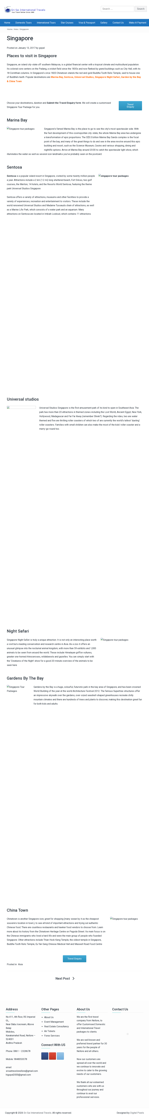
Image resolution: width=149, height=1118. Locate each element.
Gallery (103, 22)
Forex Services (52, 1035)
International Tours (46, 22)
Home (7, 22)
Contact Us (118, 22)
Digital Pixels (137, 1112)
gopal (42, 48)
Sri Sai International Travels (37, 1112)
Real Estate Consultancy (56, 1026)
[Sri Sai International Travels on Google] (52, 1056)
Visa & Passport (87, 22)
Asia (16, 29)
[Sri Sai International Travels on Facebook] (44, 1056)
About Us (49, 1017)
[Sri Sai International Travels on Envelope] (60, 1056)
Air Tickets (49, 1031)
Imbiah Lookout (52, 213)
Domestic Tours (23, 22)
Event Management (54, 1021)
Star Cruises (67, 22)
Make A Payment (137, 22)
